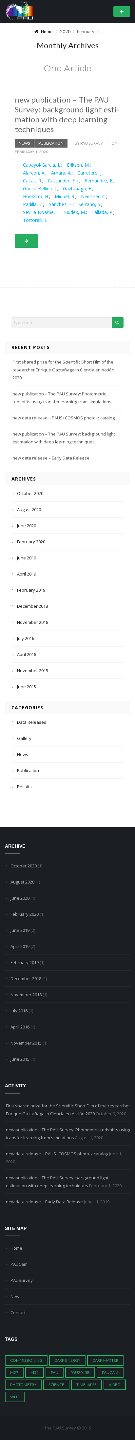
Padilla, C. (33, 204)
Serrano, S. (89, 204)
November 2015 (32, 670)
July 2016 (25, 638)
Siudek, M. (75, 212)
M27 (14, 1372)
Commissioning (26, 1360)
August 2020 (29, 509)
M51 (34, 1372)
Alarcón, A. (34, 173)
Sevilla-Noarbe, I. (41, 212)
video (115, 1384)
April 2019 (26, 574)
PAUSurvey (21, 1280)
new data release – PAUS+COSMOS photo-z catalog (63, 418)
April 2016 (26, 654)
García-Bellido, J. (40, 188)
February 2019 (31, 590)
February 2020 (31, 542)
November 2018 (32, 622)
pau (54, 1372)
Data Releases (31, 722)
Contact (18, 1312)
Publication (51, 143)
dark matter (105, 1360)
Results (24, 787)
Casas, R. (32, 180)
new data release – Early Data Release (50, 458)
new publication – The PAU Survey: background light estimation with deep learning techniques (67, 114)
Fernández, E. (99, 180)
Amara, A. (61, 173)
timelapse (86, 1384)
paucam (110, 1372)
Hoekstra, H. (36, 196)
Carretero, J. (90, 173)
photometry (23, 1384)
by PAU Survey (89, 143)
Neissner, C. (93, 196)
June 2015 (26, 687)
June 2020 (26, 526)
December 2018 (32, 606)
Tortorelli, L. (35, 220)
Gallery (24, 738)
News (24, 143)
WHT (14, 1396)
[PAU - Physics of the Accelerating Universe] (19, 11)
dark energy (67, 1360)
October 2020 (30, 493)
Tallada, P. (102, 212)
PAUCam (19, 1264)
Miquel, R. (65, 196)
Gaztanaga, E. (77, 188)
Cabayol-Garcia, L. (42, 165)
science (56, 1384)
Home (16, 1248)
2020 (65, 31)
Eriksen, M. (78, 165)
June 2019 (26, 558)
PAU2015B (80, 1372)
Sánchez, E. (61, 204)
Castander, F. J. (63, 180)
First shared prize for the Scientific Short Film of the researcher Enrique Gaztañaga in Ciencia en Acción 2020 (63, 370)
